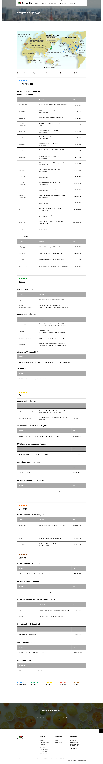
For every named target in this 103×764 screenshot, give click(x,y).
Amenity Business (58, 742)
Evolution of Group (43, 753)
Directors (42, 746)
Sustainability (73, 748)
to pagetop (101, 731)
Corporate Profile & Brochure (45, 742)
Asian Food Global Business (60, 738)
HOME (18, 22)
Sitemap (73, 758)
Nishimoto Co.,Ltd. (41, 717)
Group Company (43, 751)
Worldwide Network (44, 749)
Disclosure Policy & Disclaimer (61, 758)
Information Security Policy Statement (44, 758)
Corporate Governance (44, 747)
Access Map (42, 744)
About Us (23, 22)
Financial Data (73, 736)
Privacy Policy (30, 758)
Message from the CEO (44, 738)
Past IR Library (73, 740)
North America (22, 72)
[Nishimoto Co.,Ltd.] (25, 3)
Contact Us (21, 758)
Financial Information (74, 742)
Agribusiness (57, 740)
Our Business (58, 736)
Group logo (42, 740)
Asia (49, 72)
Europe (77, 72)
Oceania (64, 72)
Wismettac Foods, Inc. (63, 717)
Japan (34, 72)
